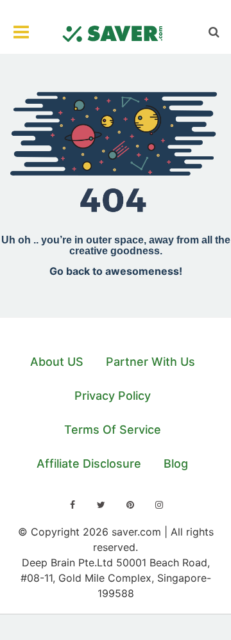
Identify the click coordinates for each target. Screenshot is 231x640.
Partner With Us (150, 361)
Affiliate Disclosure (89, 463)
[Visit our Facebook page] (72, 505)
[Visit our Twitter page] (101, 505)
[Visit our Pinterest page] (130, 505)
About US (56, 361)
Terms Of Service (112, 429)
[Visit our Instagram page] (159, 505)
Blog (176, 463)
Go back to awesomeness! (115, 271)
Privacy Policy (112, 395)
